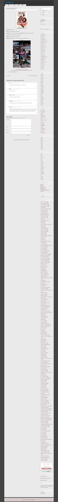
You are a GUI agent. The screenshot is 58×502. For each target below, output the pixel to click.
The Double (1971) (43, 298)
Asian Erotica (43, 39)
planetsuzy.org (43, 493)
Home (7, 5)
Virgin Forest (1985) (43, 276)
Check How (15, 139)
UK (41, 159)
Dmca (20, 5)
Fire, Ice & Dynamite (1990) (44, 401)
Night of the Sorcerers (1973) (45, 220)
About (24, 5)
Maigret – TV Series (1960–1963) (45, 262)
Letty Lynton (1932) (43, 227)
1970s (9, 71)
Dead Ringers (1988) (44, 270)
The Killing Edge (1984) (44, 446)
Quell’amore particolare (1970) (45, 450)
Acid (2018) (8, 75)
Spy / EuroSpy (43, 111)
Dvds (42, 121)
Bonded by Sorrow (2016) (44, 411)
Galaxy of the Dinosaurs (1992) (45, 426)
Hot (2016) (42, 238)
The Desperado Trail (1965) (44, 288)
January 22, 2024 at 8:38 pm (19, 95)
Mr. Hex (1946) (43, 440)
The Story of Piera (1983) (44, 397)
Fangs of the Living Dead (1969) (45, 306)
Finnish (42, 88)
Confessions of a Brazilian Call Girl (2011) (46, 312)
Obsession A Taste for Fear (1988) (45, 255)
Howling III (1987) (43, 338)
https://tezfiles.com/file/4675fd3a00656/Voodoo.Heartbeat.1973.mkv (22, 70)
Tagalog (42, 92)
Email (7, 129)
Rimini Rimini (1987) (43, 428)
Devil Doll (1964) (43, 221)
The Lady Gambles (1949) (44, 348)
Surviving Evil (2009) (44, 322)
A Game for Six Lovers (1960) (45, 334)
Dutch (42, 96)
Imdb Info (12, 36)
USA (17, 71)
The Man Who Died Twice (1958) (45, 415)
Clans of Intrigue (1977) (44, 249)
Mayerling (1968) (43, 207)
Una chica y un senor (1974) (45, 400)
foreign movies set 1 (43, 187)
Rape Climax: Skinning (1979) (45, 326)
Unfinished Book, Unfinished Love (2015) (46, 372)
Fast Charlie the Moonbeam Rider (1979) (46, 245)
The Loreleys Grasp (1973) (44, 217)
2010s (42, 137)
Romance (42, 59)
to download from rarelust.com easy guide (23, 139)
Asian (42, 38)
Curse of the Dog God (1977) (45, 256)
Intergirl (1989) (43, 225)
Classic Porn (43, 42)
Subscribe (46, 468)
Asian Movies (42, 191)
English (11, 71)
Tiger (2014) (42, 218)
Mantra (30, 499)
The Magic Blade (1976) (44, 211)
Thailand (42, 162)
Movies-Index (12, 5)
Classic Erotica (13, 9)
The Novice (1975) (43, 386)
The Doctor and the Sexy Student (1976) (46, 439)
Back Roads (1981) (43, 435)
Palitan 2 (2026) (43, 329)
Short (42, 63)
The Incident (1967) (43, 432)
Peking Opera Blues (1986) (44, 383)
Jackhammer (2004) (43, 355)
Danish (42, 85)
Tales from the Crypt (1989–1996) (44, 190)
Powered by (44, 471)
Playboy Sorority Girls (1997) (45, 323)
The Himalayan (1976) (44, 248)
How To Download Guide (43, 476)
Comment (7, 120)
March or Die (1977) (43, 387)
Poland (42, 179)
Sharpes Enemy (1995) (44, 210)
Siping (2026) (43, 373)
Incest (42, 53)
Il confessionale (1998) (44, 284)
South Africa (42, 173)
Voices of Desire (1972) (44, 436)
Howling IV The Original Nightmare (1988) (46, 418)
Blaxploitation (43, 125)
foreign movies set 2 (43, 188)
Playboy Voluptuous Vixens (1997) (45, 241)
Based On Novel (43, 115)
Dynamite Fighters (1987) (44, 213)
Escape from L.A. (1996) (44, 266)
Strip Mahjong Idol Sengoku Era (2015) (46, 410)
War (41, 66)
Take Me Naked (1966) (44, 252)
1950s (42, 146)
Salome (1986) (43, 341)
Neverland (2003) (43, 280)
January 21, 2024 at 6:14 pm (18, 101)
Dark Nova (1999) (43, 313)
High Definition (14, 71)
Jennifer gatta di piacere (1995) (45, 457)
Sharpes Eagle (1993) (44, 295)
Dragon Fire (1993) (43, 234)
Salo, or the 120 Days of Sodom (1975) (46, 224)
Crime (42, 45)
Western (42, 67)
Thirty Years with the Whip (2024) (45, 366)
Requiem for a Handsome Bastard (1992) (46, 235)
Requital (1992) (43, 319)
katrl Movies (42, 492)
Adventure (42, 35)
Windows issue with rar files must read (45, 478)
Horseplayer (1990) (43, 269)
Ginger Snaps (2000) (44, 380)
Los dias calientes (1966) (44, 390)
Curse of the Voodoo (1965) (44, 203)
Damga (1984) (43, 393)
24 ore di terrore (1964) (44, 320)
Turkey (42, 176)
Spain (42, 158)
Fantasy (42, 49)
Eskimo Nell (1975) (43, 429)
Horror (42, 52)
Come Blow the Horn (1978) (44, 407)
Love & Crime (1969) (44, 292)
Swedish (42, 82)
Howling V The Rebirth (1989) (45, 379)
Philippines (42, 172)
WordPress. (33, 499)
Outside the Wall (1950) (44, 460)
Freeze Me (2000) (43, 309)
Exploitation (42, 110)
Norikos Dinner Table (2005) (44, 443)
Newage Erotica (43, 56)
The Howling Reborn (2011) (44, 299)
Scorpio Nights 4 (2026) (44, 458)
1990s (42, 140)
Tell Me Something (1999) (44, 228)
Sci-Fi (42, 60)
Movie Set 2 (42, 185)
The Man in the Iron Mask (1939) (45, 287)
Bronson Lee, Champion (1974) (45, 214)
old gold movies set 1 (43, 189)
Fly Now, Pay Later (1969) (44, 421)
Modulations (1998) (43, 449)
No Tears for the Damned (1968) (32, 75)
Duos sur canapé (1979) (44, 273)
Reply (36, 86)
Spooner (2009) (43, 315)
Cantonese (42, 89)
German (42, 81)
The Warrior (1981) (43, 345)
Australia (42, 166)
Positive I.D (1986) (43, 333)
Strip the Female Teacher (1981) (45, 281)
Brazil (42, 165)
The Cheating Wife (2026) (44, 414)
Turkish (42, 103)
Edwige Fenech (43, 128)
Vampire (42, 131)
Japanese (42, 78)
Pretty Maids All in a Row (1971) (45, 302)
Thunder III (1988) (43, 347)
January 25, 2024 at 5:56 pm (15, 83)
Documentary (43, 46)
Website (7, 132)
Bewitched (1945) (43, 354)
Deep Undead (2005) (44, 232)
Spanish (42, 75)
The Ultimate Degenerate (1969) (45, 259)
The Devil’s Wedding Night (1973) (45, 344)
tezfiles (41, 22)
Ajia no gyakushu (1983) (44, 369)
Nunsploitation (43, 129)
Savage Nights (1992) (44, 447)
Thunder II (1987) (43, 351)
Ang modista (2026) (43, 242)
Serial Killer (42, 124)
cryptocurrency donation (43, 480)
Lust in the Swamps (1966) (44, 376)
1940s (42, 147)
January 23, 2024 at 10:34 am (16, 89)
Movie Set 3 (42, 186)
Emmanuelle (42, 122)
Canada (42, 169)
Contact (17, 5)
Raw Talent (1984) (43, 365)
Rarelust (9, 2)
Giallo (42, 114)
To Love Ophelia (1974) (44, 362)
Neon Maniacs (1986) (44, 340)
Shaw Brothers (43, 132)
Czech (42, 99)
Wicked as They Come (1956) (45, 417)
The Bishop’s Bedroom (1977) (45, 305)
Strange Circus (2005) (44, 263)
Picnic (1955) (43, 330)
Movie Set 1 (42, 184)
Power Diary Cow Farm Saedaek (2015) (46, 408)
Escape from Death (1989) (44, 422)
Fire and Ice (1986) (43, 404)
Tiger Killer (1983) (43, 442)
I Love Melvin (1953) (44, 433)
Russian (42, 102)
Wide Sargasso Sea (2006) (44, 231)
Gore (42, 118)
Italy (41, 155)
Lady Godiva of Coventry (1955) (45, 394)
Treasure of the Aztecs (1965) (45, 204)
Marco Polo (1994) (43, 327)
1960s (42, 144)
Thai (41, 95)
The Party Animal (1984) (44, 316)
